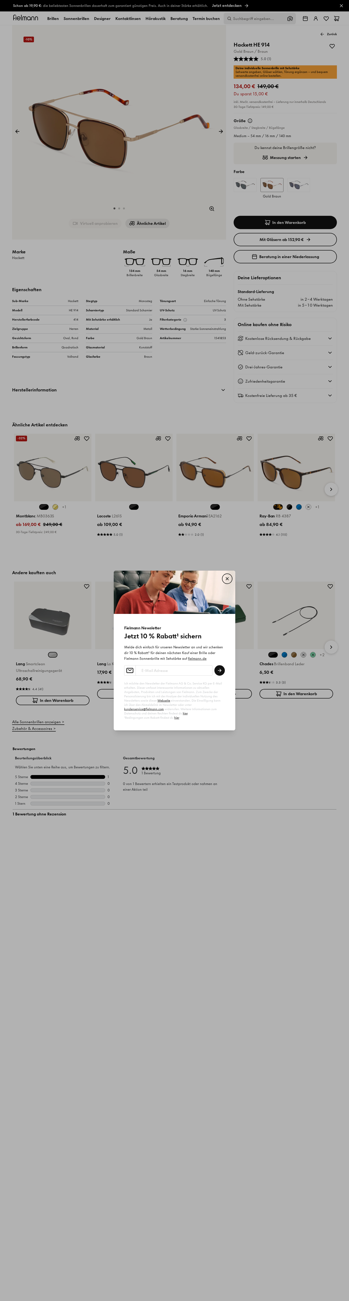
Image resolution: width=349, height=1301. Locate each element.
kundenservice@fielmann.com (144, 709)
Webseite (163, 700)
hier (185, 713)
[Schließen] (227, 578)
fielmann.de (197, 658)
